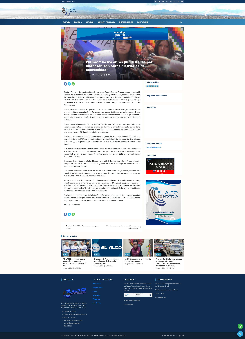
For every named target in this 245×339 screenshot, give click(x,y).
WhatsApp (96, 295)
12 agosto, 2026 (129, 264)
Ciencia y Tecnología (106, 22)
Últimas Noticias (70, 236)
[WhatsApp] (73, 84)
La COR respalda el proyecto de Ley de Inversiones (138, 260)
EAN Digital (100, 75)
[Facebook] (65, 84)
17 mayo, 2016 (90, 75)
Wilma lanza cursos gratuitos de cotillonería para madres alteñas (122, 227)
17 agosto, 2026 (98, 266)
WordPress (121, 335)
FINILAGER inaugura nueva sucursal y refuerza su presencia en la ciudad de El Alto (74, 262)
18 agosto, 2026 (67, 268)
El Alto (77, 22)
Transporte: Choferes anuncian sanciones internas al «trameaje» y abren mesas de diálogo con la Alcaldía (169, 262)
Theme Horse (98, 335)
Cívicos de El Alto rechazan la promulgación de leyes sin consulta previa (106, 261)
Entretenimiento (126, 22)
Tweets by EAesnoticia (153, 147)
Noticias (89, 22)
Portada (66, 22)
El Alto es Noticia (79, 335)
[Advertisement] (163, 123)
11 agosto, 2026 (160, 268)
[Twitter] (69, 84)
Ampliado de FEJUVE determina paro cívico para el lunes (82, 227)
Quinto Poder (142, 22)
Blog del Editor (98, 288)
